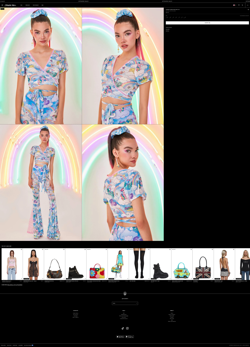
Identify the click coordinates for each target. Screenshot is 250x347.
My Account (75, 314)
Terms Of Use (9, 345)
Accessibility (20, 345)
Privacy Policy (3, 345)
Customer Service (123, 318)
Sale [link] (42, 5)
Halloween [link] (27, 5)
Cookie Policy (15, 345)
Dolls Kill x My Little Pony (14, 284)
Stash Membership (172, 321)
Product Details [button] (169, 27)
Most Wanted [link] (35, 5)
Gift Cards (172, 318)
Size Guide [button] (167, 29)
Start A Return (76, 317)
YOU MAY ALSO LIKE (6, 246)
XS (169, 17)
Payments (124, 317)
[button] (83, 1)
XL (181, 17)
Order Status (75, 313)
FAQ (123, 313)
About (172, 313)
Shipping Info (123, 314)
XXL (184, 17)
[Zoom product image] (41, 66)
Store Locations (172, 314)
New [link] (21, 5)
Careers (172, 317)
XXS (166, 17)
